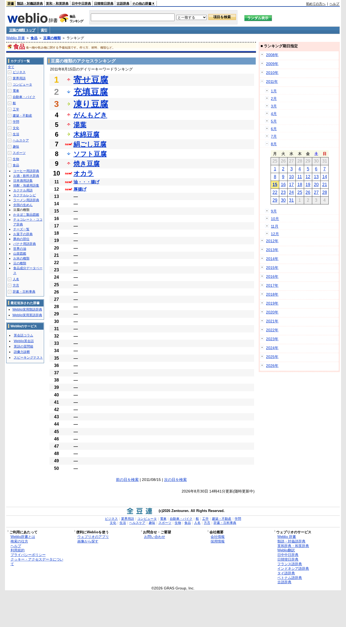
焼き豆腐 (87, 163)
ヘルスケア (21, 140)
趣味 (16, 147)
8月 (274, 144)
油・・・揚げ (86, 182)
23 (283, 192)
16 (283, 184)
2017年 (272, 285)
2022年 (272, 330)
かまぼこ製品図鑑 (26, 215)
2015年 (272, 267)
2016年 (272, 276)
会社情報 (218, 537)
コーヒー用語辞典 (26, 171)
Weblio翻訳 (286, 550)
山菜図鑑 (19, 253)
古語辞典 (123, 3)
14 (324, 176)
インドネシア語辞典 (293, 569)
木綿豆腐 (86, 134)
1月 (274, 91)
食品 (34, 38)
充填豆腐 (91, 92)
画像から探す (87, 541)
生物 (16, 159)
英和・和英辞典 (57, 3)
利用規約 (18, 550)
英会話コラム (23, 335)
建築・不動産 (22, 115)
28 (324, 192)
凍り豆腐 (91, 104)
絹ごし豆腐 (90, 144)
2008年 (272, 55)
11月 (274, 226)
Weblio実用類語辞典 (27, 309)
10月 (275, 219)
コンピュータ (22, 84)
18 (299, 184)
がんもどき (90, 115)
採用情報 (218, 541)
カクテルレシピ (24, 195)
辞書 (11, 3)
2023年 (272, 339)
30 (283, 200)
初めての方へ (315, 4)
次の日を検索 (175, 479)
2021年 (272, 321)
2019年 (272, 303)
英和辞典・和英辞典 (293, 546)
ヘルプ (334, 4)
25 (299, 192)
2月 (274, 98)
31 (291, 200)
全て (11, 67)
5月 (274, 121)
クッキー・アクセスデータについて (37, 561)
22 (274, 192)
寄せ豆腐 (91, 80)
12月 (275, 234)
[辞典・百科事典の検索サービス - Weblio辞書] (32, 21)
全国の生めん (23, 205)
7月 (274, 136)
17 (291, 184)
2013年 (272, 250)
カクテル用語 (23, 190)
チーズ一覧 (21, 229)
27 (316, 192)
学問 (16, 122)
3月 (274, 106)
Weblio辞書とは (23, 537)
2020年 (272, 312)
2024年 (272, 348)
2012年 (272, 241)
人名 (16, 279)
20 (316, 184)
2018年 (272, 294)
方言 (16, 285)
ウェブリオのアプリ (93, 537)
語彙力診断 (22, 352)
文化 (16, 128)
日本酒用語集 (23, 181)
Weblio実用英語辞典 (27, 315)
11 (299, 176)
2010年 (272, 72)
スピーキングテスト (28, 357)
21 (324, 184)
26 (307, 192)
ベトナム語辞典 (289, 578)
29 (274, 200)
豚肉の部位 (21, 239)
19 (307, 184)
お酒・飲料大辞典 (26, 176)
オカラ (84, 173)
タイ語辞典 (286, 573)
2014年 (272, 259)
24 (291, 192)
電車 (16, 91)
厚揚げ (80, 189)
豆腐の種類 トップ (22, 30)
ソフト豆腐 (90, 153)
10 (291, 176)
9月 (274, 211)
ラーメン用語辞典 (26, 200)
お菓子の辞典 (23, 234)
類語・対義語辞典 (30, 3)
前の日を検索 (127, 479)
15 (274, 184)
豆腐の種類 (52, 38)
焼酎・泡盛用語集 (26, 185)
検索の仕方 (19, 541)
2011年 (272, 81)
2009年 (272, 64)
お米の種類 (21, 258)
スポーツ (19, 153)
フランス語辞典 (289, 564)
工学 (16, 109)
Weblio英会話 (24, 341)
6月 (274, 129)
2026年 (272, 365)
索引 (44, 30)
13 (316, 176)
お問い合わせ (154, 537)
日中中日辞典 (81, 3)
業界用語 (19, 78)
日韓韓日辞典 (104, 3)
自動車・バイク (24, 97)
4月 (274, 114)
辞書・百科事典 (24, 292)
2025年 (272, 357)
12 (307, 176)
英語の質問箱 (23, 346)
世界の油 (19, 249)
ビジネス (19, 72)
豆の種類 (19, 263)
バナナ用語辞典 (24, 244)
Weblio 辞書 (15, 38)
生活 (16, 134)
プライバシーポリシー (28, 555)
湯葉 (80, 124)
